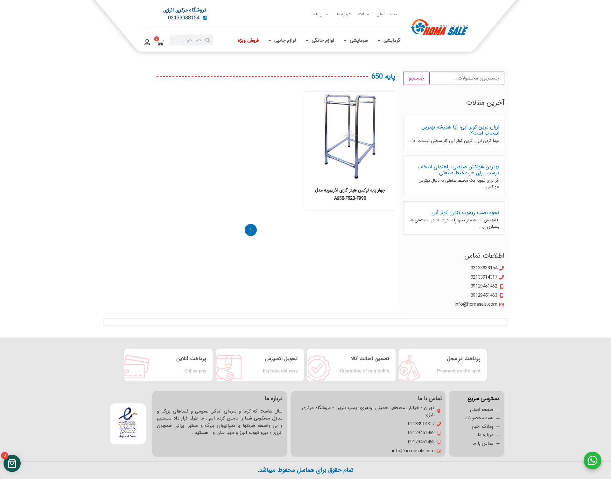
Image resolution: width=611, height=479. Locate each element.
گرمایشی (391, 40)
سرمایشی (359, 40)
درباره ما (344, 14)
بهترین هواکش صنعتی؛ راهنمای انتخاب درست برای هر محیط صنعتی (458, 170)
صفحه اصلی (386, 14)
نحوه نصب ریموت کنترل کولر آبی (465, 213)
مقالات (363, 14)
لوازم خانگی (323, 40)
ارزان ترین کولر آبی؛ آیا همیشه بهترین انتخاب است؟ (460, 130)
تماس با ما (320, 14)
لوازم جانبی (285, 40)
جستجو (416, 78)
